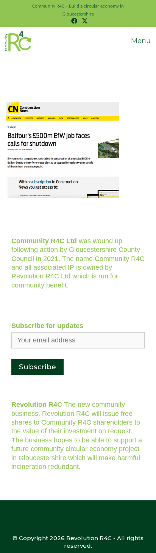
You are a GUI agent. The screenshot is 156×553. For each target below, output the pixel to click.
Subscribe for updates (47, 326)
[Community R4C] (18, 41)
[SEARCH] (104, 34)
